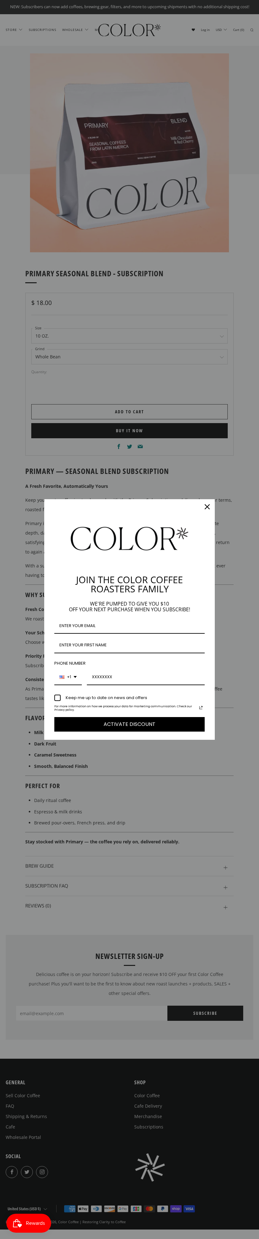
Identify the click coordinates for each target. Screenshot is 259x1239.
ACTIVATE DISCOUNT (129, 724)
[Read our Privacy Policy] (201, 707)
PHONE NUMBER (70, 663)
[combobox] (68, 677)
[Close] (207, 506)
